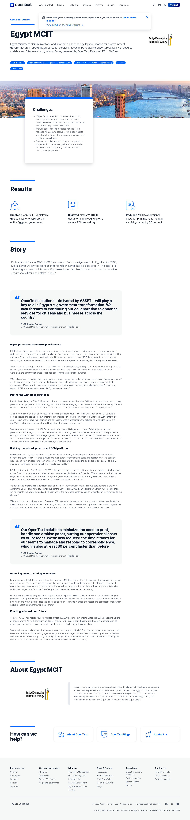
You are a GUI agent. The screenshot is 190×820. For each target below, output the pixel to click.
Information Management (78, 772)
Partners (13, 783)
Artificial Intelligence (76, 775)
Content (120, 63)
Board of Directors (47, 779)
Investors (14, 779)
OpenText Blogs (120, 734)
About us (43, 772)
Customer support (162, 779)
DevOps (71, 790)
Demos (129, 785)
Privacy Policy (99, 804)
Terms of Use (112, 804)
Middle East (17, 69)
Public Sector (17, 63)
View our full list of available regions (63, 25)
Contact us (161, 734)
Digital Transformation (77, 786)
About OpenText (77, 734)
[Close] (147, 16)
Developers (15, 775)
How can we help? (163, 772)
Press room (102, 772)
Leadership (44, 775)
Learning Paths (132, 782)
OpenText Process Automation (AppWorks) (94, 63)
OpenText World (104, 779)
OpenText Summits (105, 783)
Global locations (162, 775)
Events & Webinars (105, 775)
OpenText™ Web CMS (170, 810)
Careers (13, 772)
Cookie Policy (126, 804)
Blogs (99, 786)
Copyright (98, 810)
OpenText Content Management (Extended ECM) (49, 63)
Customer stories (133, 778)
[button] (46, 5)
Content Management (77, 783)
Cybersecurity (74, 779)
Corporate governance (49, 783)
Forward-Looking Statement (148, 804)
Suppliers (14, 786)
